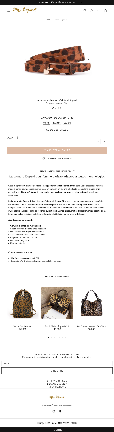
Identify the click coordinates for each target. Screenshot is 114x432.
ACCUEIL (49, 20)
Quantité (12, 138)
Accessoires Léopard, (48, 100)
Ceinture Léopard (68, 100)
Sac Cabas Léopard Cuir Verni (91, 326)
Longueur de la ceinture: (57, 118)
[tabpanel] (23, 309)
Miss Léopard (25, 11)
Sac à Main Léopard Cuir (57, 326)
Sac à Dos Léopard (22, 326)
